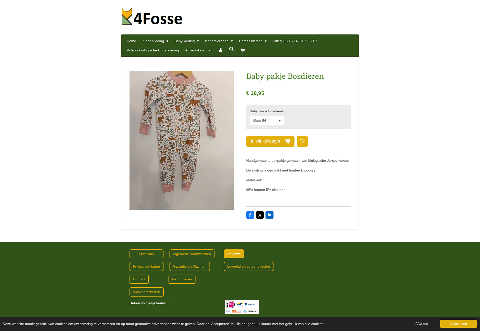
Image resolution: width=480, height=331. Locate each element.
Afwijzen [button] (422, 324)
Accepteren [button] (458, 324)
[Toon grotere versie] (242, 307)
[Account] (220, 50)
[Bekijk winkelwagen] (243, 50)
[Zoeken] (231, 49)
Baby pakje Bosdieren (267, 111)
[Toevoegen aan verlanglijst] (302, 141)
